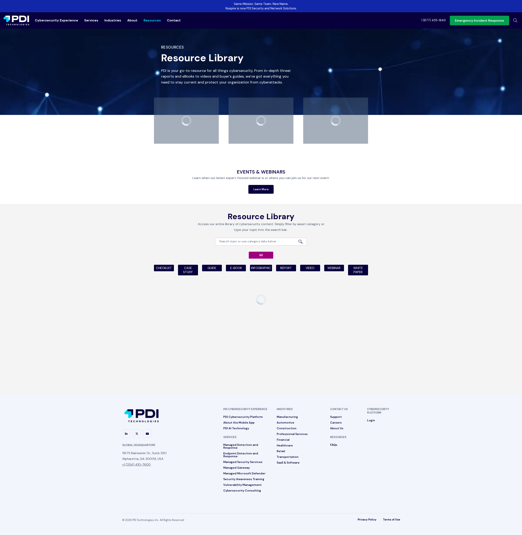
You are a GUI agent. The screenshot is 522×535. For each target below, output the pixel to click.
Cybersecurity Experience (56, 20)
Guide (212, 268)
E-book (236, 268)
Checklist (164, 268)
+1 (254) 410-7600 (136, 464)
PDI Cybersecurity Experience (245, 409)
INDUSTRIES (285, 409)
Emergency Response (479, 20)
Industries (112, 20)
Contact (174, 20)
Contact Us (339, 409)
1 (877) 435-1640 (433, 20)
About (132, 20)
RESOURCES (338, 437)
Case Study (188, 270)
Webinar (334, 268)
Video (310, 268)
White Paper (358, 270)
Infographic (261, 268)
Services (91, 20)
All (261, 255)
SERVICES (230, 437)
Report (286, 268)
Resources (152, 20)
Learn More (261, 189)
